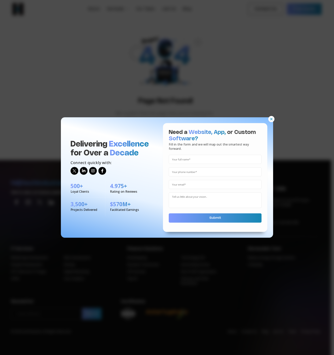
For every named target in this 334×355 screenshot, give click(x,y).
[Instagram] (93, 171)
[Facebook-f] (102, 171)
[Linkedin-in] (84, 171)
